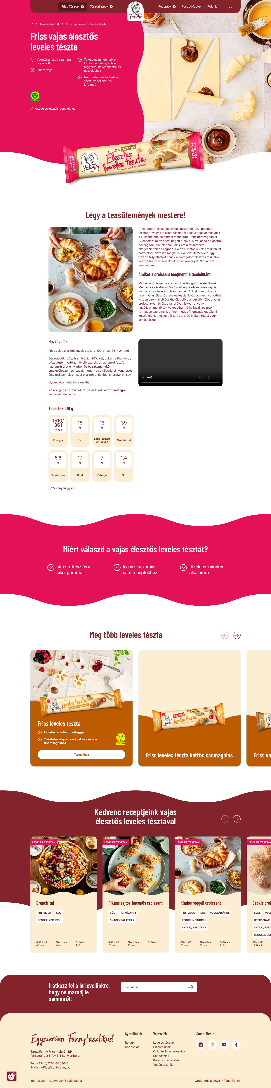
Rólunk (212, 6)
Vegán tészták (163, 1064)
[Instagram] (200, 1044)
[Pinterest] (212, 1044)
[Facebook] (236, 1044)
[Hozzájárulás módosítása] (11, 1076)
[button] (82, 6)
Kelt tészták (161, 1056)
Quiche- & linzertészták (169, 1051)
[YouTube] (224, 1044)
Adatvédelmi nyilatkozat (65, 1080)
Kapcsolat (132, 1047)
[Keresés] (230, 7)
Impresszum (38, 1080)
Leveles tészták (50, 24)
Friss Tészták (70, 6)
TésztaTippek (99, 6)
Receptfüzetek (191, 6)
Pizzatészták (162, 1047)
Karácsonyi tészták (166, 1060)
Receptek (164, 6)
